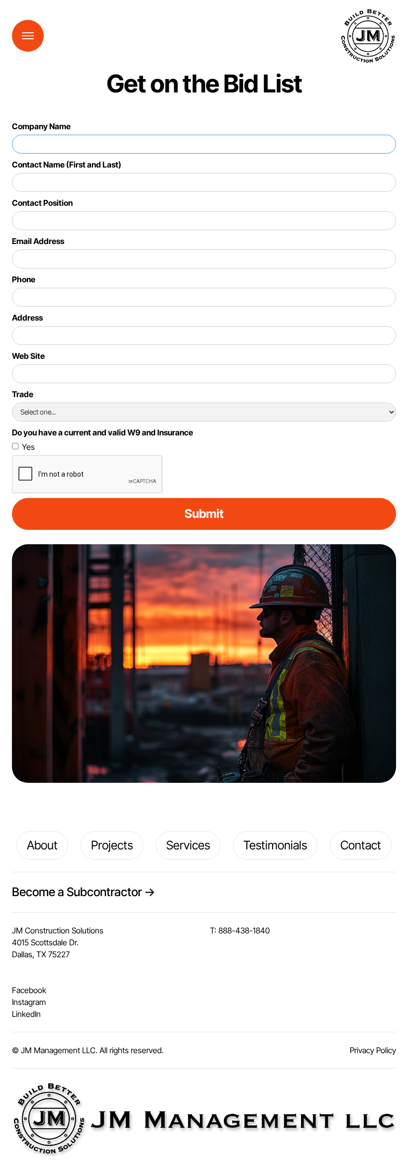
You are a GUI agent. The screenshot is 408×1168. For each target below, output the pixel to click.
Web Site (28, 356)
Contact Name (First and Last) (66, 164)
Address (27, 318)
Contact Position (42, 203)
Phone (23, 279)
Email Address (38, 241)
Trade (22, 394)
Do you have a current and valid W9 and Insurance (102, 432)
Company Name (41, 126)
